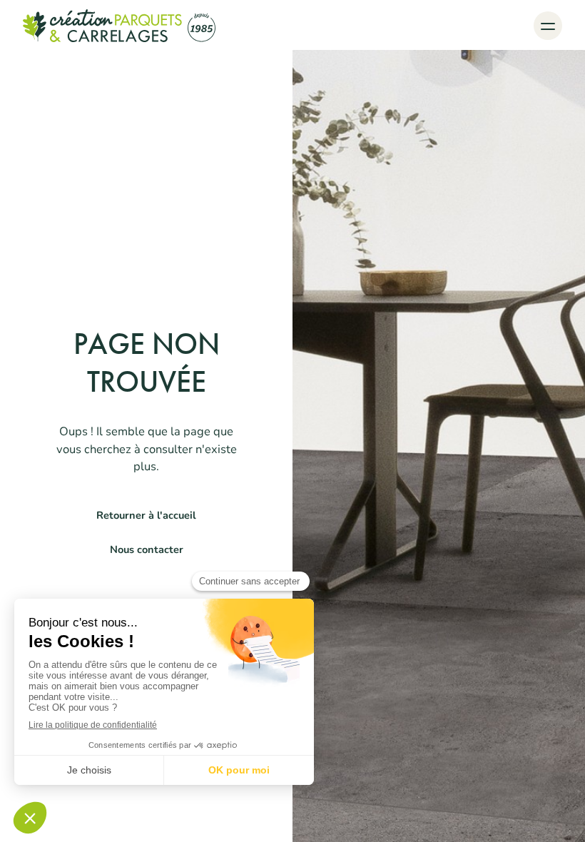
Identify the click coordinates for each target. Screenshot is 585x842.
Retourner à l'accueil (146, 515)
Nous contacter (146, 549)
